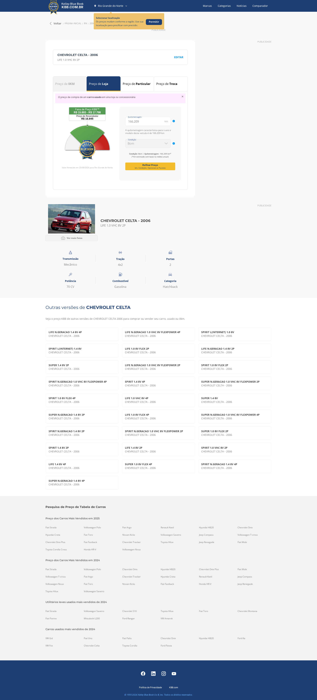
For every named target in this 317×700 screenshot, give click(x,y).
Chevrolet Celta (92, 645)
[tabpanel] (120, 137)
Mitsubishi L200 (92, 618)
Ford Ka (241, 638)
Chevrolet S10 (129, 611)
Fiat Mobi (242, 542)
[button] (110, 6)
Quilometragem (135, 117)
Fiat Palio (127, 638)
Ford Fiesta (166, 645)
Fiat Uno (88, 638)
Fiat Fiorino (51, 618)
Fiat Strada (51, 527)
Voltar (57, 23)
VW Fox (49, 645)
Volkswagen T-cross (248, 534)
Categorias (224, 6)
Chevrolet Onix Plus (55, 542)
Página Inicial (73, 23)
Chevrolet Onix (245, 527)
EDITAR (178, 57)
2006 (92, 23)
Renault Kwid (167, 527)
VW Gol (49, 638)
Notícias (242, 6)
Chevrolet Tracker (131, 542)
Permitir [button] (154, 21)
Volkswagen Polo (92, 527)
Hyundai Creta (52, 534)
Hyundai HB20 (206, 527)
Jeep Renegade (206, 542)
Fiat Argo (127, 527)
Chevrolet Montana (247, 611)
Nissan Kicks (128, 534)
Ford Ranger (128, 618)
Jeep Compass (206, 534)
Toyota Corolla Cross (56, 549)
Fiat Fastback (90, 542)
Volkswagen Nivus (131, 549)
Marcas (207, 6)
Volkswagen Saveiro (171, 534)
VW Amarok (167, 618)
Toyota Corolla (129, 645)
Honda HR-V (90, 549)
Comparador (260, 6)
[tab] (70, 83)
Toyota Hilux (167, 542)
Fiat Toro (88, 534)
